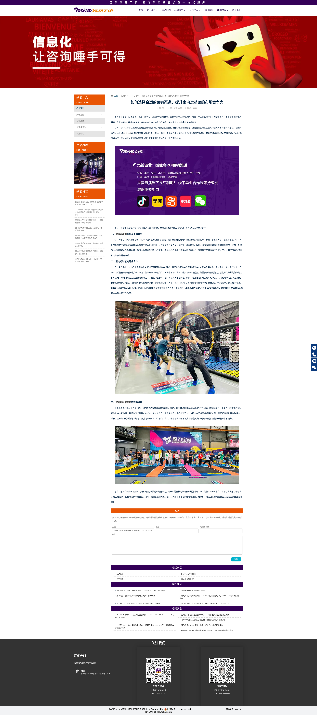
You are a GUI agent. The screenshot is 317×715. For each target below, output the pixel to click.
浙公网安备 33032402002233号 (179, 709)
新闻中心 (221, 10)
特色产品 (193, 10)
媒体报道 (80, 115)
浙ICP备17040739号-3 (155, 709)
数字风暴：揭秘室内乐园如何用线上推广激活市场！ (136, 596)
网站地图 (229, 709)
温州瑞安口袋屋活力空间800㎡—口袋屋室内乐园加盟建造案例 (205, 615)
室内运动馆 (121, 234)
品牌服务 (178, 10)
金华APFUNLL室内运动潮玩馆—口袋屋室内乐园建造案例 (203, 620)
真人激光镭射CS (187, 579)
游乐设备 (168, 712)
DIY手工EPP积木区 (188, 574)
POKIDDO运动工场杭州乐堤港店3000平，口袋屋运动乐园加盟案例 (207, 630)
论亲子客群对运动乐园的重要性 (193, 590)
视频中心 (80, 134)
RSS (241, 709)
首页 (140, 10)
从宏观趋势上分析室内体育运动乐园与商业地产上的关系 (138, 603)
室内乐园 (127, 133)
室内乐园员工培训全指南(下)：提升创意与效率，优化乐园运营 (205, 603)
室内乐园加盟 (159, 712)
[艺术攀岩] (89, 168)
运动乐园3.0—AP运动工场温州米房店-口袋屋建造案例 (202, 625)
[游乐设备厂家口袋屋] (93, 10)
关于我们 (151, 10)
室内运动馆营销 (123, 402)
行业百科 (80, 108)
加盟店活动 (81, 127)
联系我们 (236, 10)
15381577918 (161, 693)
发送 (236, 559)
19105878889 (224, 693)
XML (236, 709)
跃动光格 (120, 574)
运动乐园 (166, 10)
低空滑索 (120, 579)
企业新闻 (80, 121)
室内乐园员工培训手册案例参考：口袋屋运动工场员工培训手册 (141, 590)
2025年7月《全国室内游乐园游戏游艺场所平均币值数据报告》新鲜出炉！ (89, 212)
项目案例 (209, 10)
